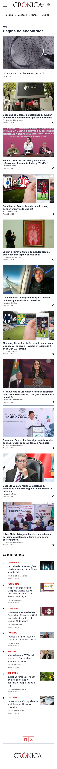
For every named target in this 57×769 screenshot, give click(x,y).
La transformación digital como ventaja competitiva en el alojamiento (23, 704)
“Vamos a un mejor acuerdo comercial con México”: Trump (22, 638)
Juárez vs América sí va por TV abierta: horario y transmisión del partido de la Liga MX (21, 681)
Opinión (46, 14)
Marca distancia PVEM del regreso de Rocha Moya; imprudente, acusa (21, 658)
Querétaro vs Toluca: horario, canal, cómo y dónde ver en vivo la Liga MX (26, 207)
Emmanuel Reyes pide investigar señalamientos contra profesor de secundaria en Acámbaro (28, 441)
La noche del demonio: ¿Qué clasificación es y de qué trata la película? (22, 569)
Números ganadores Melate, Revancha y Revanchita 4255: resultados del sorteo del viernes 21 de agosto (22, 616)
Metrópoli (22, 14)
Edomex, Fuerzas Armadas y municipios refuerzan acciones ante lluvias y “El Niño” (25, 162)
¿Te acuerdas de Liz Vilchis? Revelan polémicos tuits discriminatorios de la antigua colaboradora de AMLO (28, 394)
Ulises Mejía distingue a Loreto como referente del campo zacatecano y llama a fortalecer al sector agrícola (27, 537)
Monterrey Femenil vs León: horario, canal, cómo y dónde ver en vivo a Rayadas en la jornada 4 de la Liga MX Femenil (28, 346)
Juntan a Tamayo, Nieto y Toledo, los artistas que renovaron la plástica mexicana (26, 253)
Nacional (9, 14)
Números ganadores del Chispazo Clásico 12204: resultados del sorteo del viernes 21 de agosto (20, 592)
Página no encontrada (23, 31)
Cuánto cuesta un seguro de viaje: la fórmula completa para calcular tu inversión (26, 299)
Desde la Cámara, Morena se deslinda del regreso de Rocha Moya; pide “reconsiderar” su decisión (28, 488)
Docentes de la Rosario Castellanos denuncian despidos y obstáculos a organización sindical (27, 116)
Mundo (34, 14)
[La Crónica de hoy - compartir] (53, 122)
